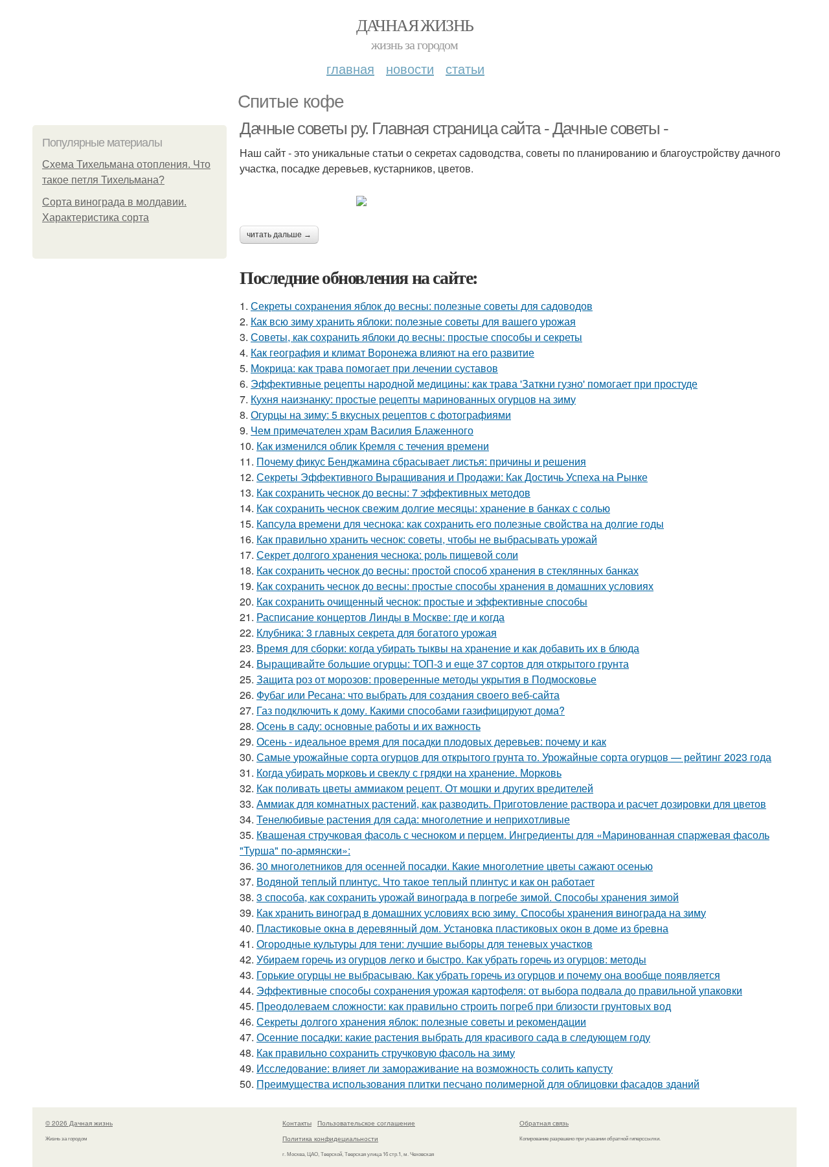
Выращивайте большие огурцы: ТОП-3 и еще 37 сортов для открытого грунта (442, 663)
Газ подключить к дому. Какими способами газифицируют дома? (410, 710)
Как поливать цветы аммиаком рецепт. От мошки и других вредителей (424, 788)
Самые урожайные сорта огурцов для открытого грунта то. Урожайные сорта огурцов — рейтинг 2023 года (513, 756)
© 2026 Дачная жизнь (79, 1122)
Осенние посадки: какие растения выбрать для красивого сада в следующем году (453, 1037)
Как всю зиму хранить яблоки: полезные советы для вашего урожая (413, 321)
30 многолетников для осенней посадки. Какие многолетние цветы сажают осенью (454, 865)
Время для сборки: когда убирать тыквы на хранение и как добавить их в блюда (447, 648)
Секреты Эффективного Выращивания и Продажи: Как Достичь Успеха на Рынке (452, 476)
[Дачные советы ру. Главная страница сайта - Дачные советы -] (518, 201)
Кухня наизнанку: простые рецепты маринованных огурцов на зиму (413, 399)
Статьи (465, 68)
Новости (410, 68)
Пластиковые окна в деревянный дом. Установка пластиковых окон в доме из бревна (462, 928)
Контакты (297, 1122)
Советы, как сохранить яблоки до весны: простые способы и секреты (416, 336)
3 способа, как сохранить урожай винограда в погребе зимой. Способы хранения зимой (467, 897)
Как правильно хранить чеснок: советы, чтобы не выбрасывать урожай (426, 539)
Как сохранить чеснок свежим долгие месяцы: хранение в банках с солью (433, 508)
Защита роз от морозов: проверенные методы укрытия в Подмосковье (426, 679)
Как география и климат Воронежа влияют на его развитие (392, 352)
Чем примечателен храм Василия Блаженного (362, 430)
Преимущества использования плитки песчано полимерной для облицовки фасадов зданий (477, 1083)
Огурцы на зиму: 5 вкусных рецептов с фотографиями (381, 414)
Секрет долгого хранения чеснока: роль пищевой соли (387, 554)
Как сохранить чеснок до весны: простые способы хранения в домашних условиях (454, 585)
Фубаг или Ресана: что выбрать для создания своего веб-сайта (408, 694)
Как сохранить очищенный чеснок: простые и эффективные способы (421, 601)
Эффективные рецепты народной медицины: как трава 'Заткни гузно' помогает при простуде (474, 383)
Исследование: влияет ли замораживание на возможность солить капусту (434, 1068)
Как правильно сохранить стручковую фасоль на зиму (385, 1052)
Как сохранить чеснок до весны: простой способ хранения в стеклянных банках (447, 570)
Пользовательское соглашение (366, 1122)
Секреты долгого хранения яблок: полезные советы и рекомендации (421, 1021)
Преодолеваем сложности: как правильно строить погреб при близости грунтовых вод (463, 1005)
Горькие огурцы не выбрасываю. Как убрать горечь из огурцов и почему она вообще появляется (488, 974)
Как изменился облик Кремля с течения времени (372, 445)
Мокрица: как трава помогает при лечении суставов (374, 367)
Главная (350, 68)
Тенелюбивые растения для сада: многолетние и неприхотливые (413, 819)
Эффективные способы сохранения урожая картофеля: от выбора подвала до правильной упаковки (499, 990)
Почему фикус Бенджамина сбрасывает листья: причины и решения (421, 461)
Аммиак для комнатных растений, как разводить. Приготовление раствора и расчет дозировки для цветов (511, 803)
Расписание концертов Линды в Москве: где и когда (380, 616)
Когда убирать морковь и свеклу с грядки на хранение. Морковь (409, 772)
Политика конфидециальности (330, 1138)
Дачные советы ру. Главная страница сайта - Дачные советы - (454, 128)
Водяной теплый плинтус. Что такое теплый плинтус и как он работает (425, 881)
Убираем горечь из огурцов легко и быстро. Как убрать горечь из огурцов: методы (451, 959)
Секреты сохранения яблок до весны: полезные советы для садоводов (422, 305)
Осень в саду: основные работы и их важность (368, 725)
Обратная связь (544, 1122)
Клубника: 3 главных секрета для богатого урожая (376, 632)
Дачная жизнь (414, 25)
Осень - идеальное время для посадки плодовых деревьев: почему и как (431, 741)
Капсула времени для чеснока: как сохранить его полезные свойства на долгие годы (460, 523)
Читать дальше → (279, 234)
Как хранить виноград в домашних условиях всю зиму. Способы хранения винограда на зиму (481, 912)
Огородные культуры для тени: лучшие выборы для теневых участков (424, 943)
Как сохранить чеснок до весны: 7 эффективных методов (393, 492)
